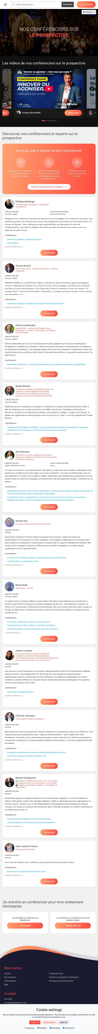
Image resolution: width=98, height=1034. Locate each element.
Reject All (63, 1022)
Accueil (7, 973)
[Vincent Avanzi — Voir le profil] (49, 290)
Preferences (70, 1028)
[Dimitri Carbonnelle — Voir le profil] (49, 351)
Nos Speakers (10, 977)
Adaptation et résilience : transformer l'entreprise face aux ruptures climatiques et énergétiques (46, 364)
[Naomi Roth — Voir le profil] (49, 611)
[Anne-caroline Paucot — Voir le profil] (49, 864)
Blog (6, 984)
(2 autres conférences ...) (14, 247)
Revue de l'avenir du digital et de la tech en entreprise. (29, 819)
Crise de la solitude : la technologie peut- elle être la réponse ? (32, 629)
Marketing (56, 1028)
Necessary (30, 1028)
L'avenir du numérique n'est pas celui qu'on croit (26, 756)
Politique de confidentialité (61, 981)
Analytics (43, 1028)
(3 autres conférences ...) (14, 875)
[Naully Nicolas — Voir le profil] (49, 413)
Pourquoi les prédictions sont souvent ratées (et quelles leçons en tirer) (36, 752)
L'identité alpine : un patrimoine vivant (22, 561)
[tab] (43, 120)
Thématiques (10, 981)
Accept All (34, 1022)
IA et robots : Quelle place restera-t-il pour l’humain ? (29, 622)
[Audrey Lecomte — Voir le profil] (49, 677)
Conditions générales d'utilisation (64, 977)
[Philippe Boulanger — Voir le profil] (49, 227)
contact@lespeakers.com (15, 1003)
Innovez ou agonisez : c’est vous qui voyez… (25, 239)
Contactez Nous (56, 973)
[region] (49, 95)
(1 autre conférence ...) (13, 633)
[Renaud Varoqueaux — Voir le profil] (49, 806)
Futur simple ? (13, 243)
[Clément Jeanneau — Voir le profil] (49, 740)
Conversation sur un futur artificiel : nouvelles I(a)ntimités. (31, 625)
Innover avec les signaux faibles (20, 692)
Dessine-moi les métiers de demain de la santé (26, 872)
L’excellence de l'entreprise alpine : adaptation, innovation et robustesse (36, 558)
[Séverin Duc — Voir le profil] (49, 545)
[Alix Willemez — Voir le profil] (49, 480)
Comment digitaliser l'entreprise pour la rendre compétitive (31, 822)
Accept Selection (49, 1022)
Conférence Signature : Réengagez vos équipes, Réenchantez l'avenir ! (36, 304)
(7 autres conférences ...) (14, 434)
